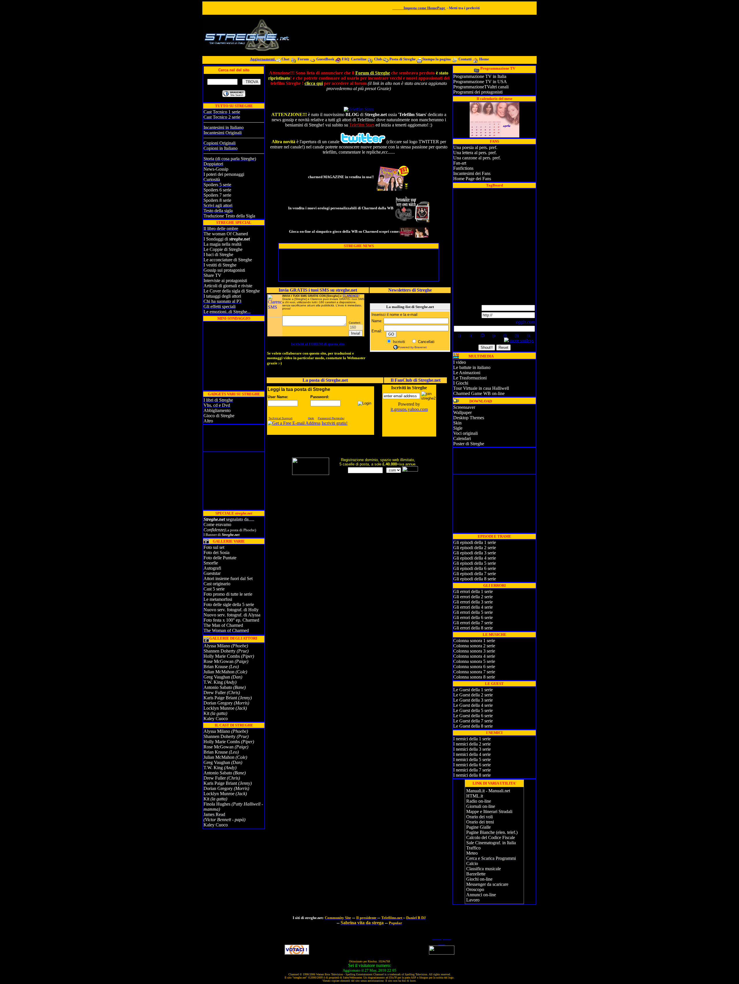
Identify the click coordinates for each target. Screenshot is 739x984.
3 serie (487, 601)
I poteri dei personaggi (224, 174)
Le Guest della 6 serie (473, 715)
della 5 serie (479, 759)
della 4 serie (479, 754)
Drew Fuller (215, 692)
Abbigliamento (217, 410)
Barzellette (476, 873)
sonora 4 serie (482, 656)
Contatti (465, 59)
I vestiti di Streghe (220, 264)
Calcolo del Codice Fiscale (490, 837)
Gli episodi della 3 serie (474, 552)
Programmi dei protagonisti (478, 92)
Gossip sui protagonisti (224, 270)
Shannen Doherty (220, 650)
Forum (303, 59)
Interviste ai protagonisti (225, 280)
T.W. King (213, 682)
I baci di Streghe (218, 254)
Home (484, 59)
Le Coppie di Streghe (223, 249)
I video (459, 362)
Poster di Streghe (468, 443)
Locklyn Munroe (219, 708)
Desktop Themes (468, 417)
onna (464, 650)
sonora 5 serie (482, 661)
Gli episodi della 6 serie (474, 568)
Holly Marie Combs (222, 656)
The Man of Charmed (223, 625)
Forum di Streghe (372, 72)
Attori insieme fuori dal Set (228, 578)
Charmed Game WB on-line (479, 393)
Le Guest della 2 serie (473, 694)
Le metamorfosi (218, 599)
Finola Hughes (217, 804)
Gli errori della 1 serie (473, 591)
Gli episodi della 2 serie (474, 547)
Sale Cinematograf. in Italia (491, 842)
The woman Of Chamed (226, 233)
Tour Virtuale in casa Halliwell (481, 388)
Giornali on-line (480, 806)
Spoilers (211, 184)
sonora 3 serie (482, 650)
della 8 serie (479, 775)
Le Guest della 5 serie (473, 710)
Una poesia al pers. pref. (475, 147)
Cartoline (359, 59)
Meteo (472, 853)
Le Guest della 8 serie (473, 726)
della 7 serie (479, 769)
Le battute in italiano (471, 367)
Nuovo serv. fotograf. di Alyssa (232, 614)
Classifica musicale (483, 868)
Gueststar (212, 573)
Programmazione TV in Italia (479, 76)
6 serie (487, 617)
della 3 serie (479, 749)
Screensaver (464, 407)
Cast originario (217, 583)
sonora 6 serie (482, 666)
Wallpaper (462, 412)
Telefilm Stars (361, 124)
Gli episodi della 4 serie (474, 558)
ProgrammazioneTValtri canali (481, 86)
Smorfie (211, 562)
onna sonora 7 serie (477, 671)
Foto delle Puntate (220, 557)
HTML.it (474, 795)
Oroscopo (475, 889)
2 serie (487, 596)
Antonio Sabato (218, 687)
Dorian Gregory (218, 702)
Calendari (462, 438)
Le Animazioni (466, 372)
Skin (457, 422)
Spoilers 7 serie (217, 195)
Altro (208, 420)
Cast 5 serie (214, 588)
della (476, 596)
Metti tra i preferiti (464, 8)
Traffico (473, 847)
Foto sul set (214, 547)
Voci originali (465, 433)
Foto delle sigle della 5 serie (229, 604)
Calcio (472, 863)
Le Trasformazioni (470, 377)
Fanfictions (463, 168)
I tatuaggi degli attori (222, 296)
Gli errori (462, 596)
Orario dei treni (480, 821)
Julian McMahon (219, 671)
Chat (285, 59)
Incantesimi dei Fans (471, 173)
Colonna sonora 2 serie (474, 645)
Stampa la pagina (437, 59)
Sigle (457, 428)
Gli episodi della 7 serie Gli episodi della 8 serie (474, 576)
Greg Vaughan (217, 676)
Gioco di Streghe (219, 415)
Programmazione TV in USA (480, 81)
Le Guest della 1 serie (473, 689)
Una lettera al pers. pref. (475, 152)
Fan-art (459, 163)
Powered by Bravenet (412, 347)
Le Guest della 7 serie (473, 720)
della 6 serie (479, 764)
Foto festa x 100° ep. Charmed (231, 620)
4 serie (487, 607)
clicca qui (314, 83)
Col (456, 650)
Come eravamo (217, 524)
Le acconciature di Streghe (228, 259)
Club (378, 59)
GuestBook (325, 59)
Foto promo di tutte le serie (228, 594)
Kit (207, 713)
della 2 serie (479, 743)
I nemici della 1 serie (472, 738)
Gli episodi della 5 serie (474, 563)
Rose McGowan (219, 661)
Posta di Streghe (403, 59)
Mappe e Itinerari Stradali (489, 811)
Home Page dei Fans (472, 178)
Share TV (212, 275)
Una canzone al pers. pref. (477, 157)
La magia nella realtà (222, 244)
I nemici (460, 743)
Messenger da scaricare (487, 884)
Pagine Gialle (478, 827)
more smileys (522, 340)
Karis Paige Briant (220, 697)
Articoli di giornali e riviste (228, 285)
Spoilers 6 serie (217, 189)
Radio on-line (478, 801)
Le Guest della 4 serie (473, 705)
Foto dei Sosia (216, 552)
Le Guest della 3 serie (473, 700)
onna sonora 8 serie (477, 676)
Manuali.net (499, 790)
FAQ (345, 59)
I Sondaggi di (227, 238)
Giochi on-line (479, 879)
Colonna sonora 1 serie (474, 640)
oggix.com (525, 321)
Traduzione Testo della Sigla (229, 215)
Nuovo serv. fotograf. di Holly (231, 609)
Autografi (212, 568)
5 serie (487, 612)
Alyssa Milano (217, 645)
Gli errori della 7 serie (473, 622)
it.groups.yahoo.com (409, 409)
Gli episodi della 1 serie (474, 542)
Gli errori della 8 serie (473, 627)
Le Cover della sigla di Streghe (232, 290)
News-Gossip (216, 169)
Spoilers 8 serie (217, 200)
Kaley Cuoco (216, 718)
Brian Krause (216, 666)
